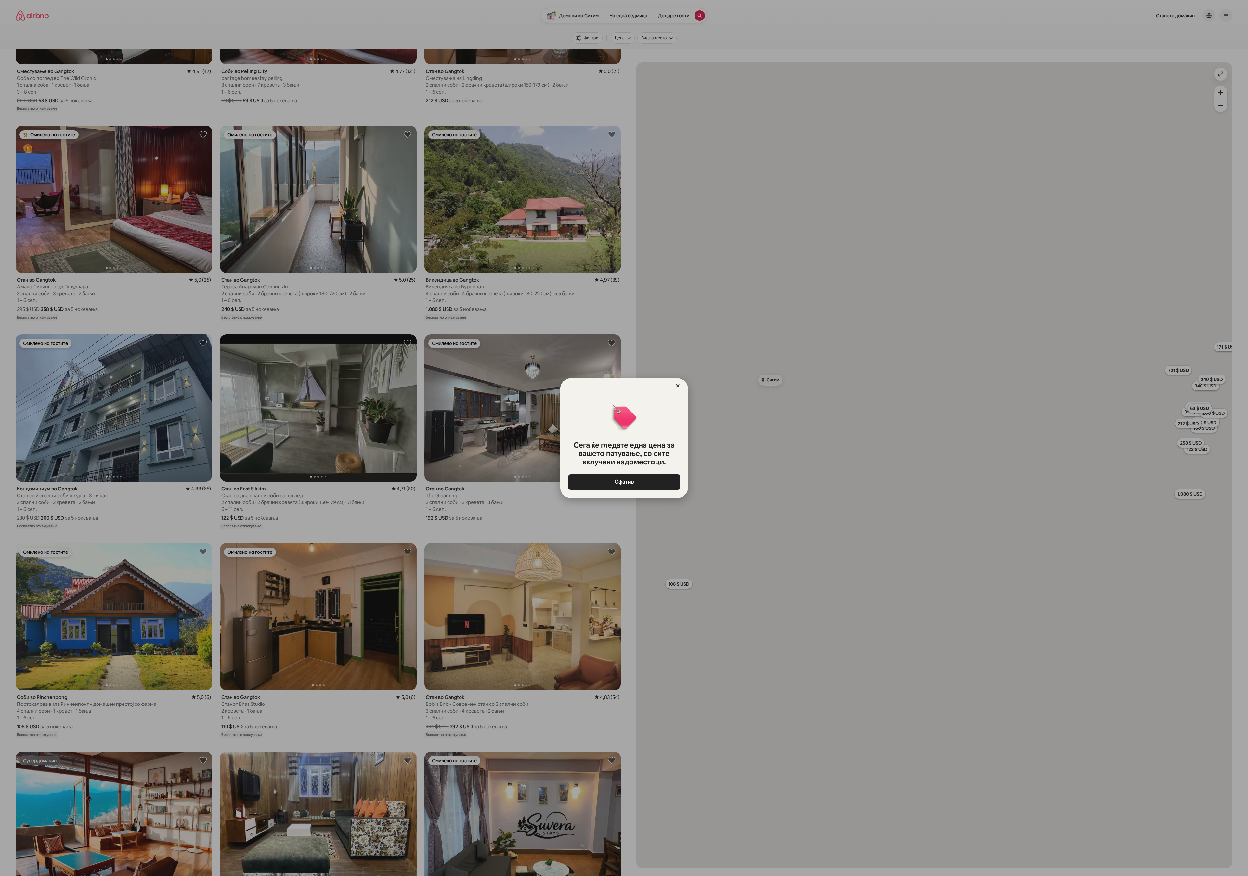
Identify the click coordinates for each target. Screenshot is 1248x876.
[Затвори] (677, 385)
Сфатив (624, 481)
